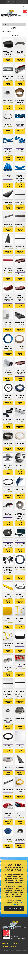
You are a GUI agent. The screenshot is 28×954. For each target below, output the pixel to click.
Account (11, 2)
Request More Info (14, 908)
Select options (8, 59)
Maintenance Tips (14, 943)
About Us (5, 943)
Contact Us (13, 946)
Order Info (5, 946)
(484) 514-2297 (16, 904)
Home (4, 24)
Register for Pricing (19, 59)
